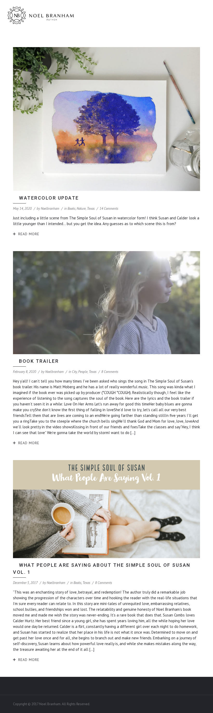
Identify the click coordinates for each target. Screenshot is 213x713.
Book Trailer (39, 361)
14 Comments (108, 208)
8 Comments (109, 372)
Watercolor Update (49, 198)
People (83, 372)
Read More (28, 234)
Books (71, 208)
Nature (81, 208)
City (74, 372)
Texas (91, 208)
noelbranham (50, 208)
